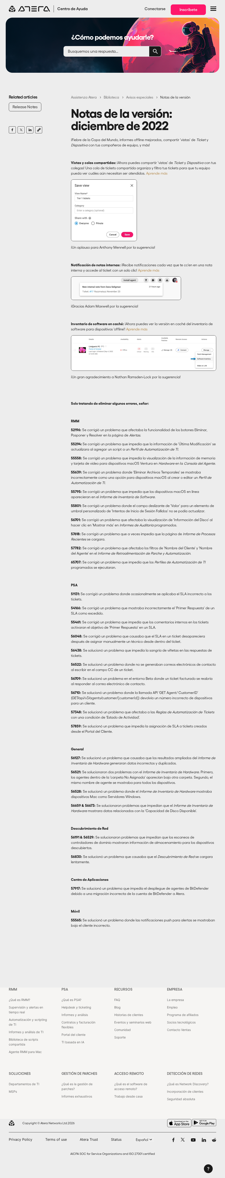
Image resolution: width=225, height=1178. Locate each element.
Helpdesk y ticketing (76, 1007)
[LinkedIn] (29, 129)
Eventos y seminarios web (132, 1022)
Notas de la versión (175, 97)
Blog (117, 1007)
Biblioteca (111, 97)
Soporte (120, 1037)
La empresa (175, 1000)
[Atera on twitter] (183, 1140)
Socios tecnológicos (181, 1022)
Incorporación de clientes (185, 1091)
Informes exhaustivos (77, 1096)
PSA (65, 989)
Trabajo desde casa (128, 1096)
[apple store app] (179, 1123)
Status (116, 1139)
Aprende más (156, 173)
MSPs (13, 1091)
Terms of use (56, 1139)
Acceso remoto (129, 1073)
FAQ (117, 1000)
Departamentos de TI (24, 1084)
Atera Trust (89, 1139)
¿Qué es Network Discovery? (188, 1084)
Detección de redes (185, 1073)
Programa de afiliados (182, 1015)
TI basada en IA (73, 1042)
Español (142, 1140)
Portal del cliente (73, 1034)
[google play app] (204, 1122)
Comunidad (122, 1030)
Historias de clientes (128, 1015)
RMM (13, 989)
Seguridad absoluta (181, 1099)
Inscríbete (188, 9)
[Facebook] (12, 129)
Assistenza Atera (84, 97)
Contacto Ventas (179, 1030)
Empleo (172, 1007)
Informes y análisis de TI (26, 1032)
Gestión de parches (79, 1073)
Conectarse (155, 9)
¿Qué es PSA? (71, 1000)
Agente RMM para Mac (25, 1052)
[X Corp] (21, 129)
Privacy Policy (20, 1139)
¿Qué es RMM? (19, 1000)
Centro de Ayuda (72, 9)
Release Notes (25, 107)
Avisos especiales (139, 97)
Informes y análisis (75, 1015)
